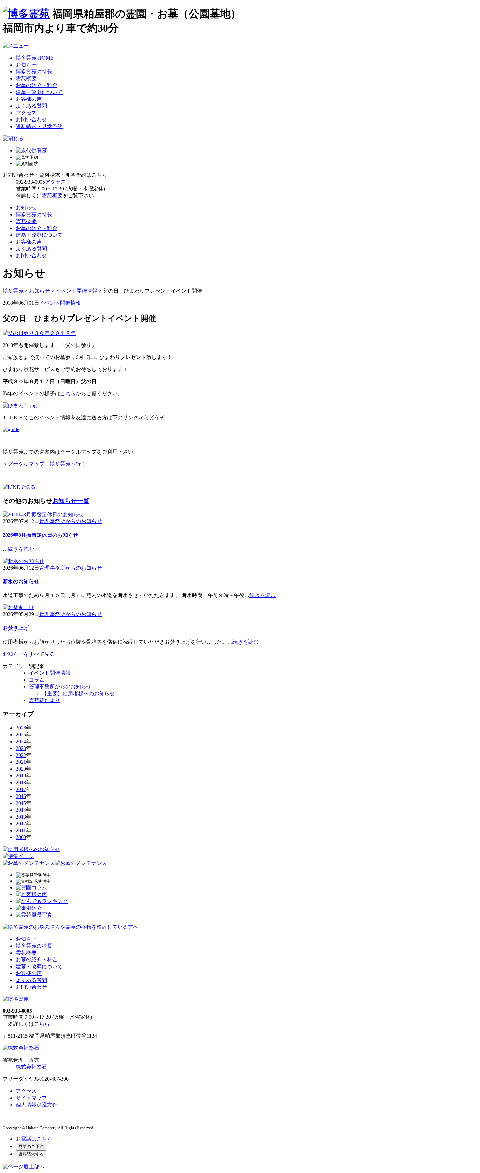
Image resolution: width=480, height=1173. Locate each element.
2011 (21, 830)
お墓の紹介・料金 (36, 85)
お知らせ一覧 (70, 500)
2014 (21, 810)
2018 (21, 782)
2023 (21, 748)
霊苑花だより (44, 700)
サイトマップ (31, 1098)
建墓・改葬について (39, 92)
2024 (21, 741)
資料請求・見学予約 (39, 126)
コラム (36, 680)
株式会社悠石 (31, 1067)
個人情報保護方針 (36, 1104)
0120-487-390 (54, 1079)
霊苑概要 (26, 78)
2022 (21, 755)
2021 (21, 762)
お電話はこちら (34, 1139)
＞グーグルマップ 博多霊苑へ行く (44, 464)
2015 (21, 803)
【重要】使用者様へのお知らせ (78, 693)
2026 (21, 727)
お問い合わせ (31, 119)
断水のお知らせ (21, 581)
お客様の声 (29, 99)
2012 (21, 823)
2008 (21, 837)
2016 (21, 796)
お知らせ (26, 65)
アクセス (26, 112)
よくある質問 (31, 106)
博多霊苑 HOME (35, 58)
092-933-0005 (30, 182)
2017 (21, 789)
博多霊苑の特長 (34, 71)
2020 (21, 769)
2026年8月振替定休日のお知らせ (40, 535)
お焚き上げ (16, 628)
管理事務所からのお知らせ (70, 521)
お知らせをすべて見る (29, 654)
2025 (21, 734)
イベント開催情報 (60, 303)
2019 (21, 775)
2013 (21, 817)
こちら (68, 393)
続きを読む (21, 549)
